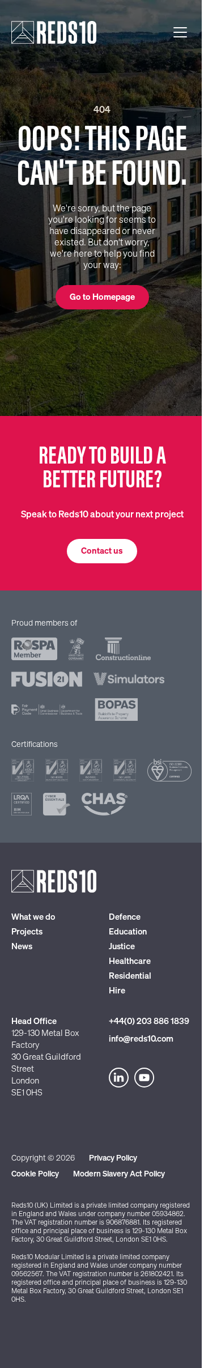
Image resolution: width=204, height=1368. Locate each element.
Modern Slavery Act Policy (119, 1174)
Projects (26, 932)
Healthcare (130, 961)
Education (128, 932)
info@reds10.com (141, 1039)
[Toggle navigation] (180, 32)
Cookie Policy (35, 1174)
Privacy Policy (113, 1158)
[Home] (53, 32)
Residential (130, 976)
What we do (33, 917)
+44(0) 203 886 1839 (149, 1021)
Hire (117, 991)
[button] (102, 297)
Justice (122, 946)
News (21, 946)
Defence (125, 917)
